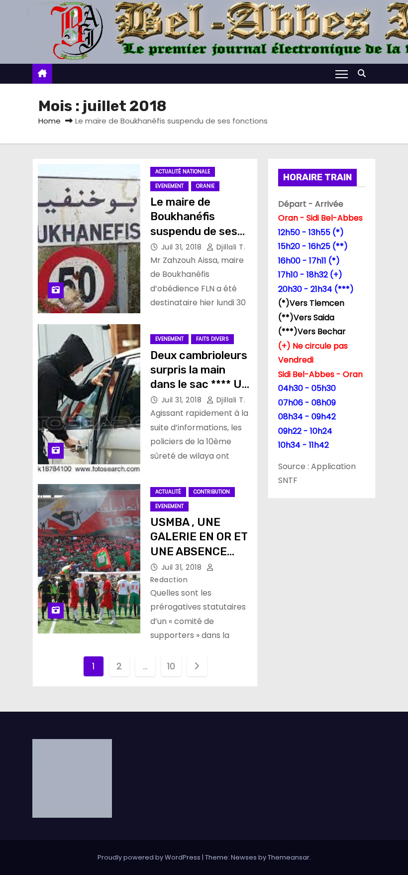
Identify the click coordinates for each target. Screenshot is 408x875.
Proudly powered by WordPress (150, 857)
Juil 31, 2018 (182, 247)
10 (171, 666)
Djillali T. (229, 247)
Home (49, 121)
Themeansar (288, 857)
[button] (364, 73)
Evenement (169, 186)
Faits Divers (212, 339)
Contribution (212, 492)
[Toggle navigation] (341, 73)
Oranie (205, 186)
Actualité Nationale (182, 171)
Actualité (168, 492)
